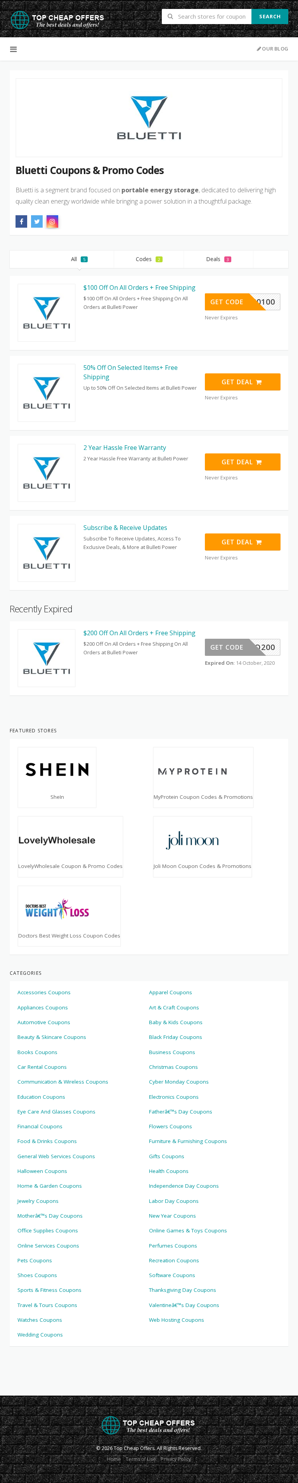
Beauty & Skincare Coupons (51, 1036)
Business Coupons (172, 1052)
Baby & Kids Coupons (176, 1022)
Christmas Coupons (173, 1066)
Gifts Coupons (166, 1156)
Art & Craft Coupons (174, 1007)
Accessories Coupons (44, 992)
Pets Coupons (34, 1260)
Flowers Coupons (170, 1126)
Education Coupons (41, 1096)
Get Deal (238, 382)
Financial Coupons (39, 1126)
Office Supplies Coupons (47, 1230)
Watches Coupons (39, 1319)
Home (114, 1459)
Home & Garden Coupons (49, 1185)
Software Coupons (172, 1275)
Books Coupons (37, 1052)
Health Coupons (169, 1171)
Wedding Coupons (40, 1334)
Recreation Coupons (174, 1260)
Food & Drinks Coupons (47, 1141)
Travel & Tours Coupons (47, 1305)
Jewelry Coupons (38, 1200)
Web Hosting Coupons (176, 1319)
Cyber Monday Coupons (179, 1081)
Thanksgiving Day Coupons (182, 1289)
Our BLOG (275, 48)
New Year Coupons (172, 1215)
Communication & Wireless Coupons (62, 1081)
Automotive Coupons (43, 1022)
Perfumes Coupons (173, 1245)
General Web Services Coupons (56, 1156)
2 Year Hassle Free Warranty (124, 447)
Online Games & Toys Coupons (188, 1230)
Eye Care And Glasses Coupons (56, 1111)
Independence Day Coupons (184, 1185)
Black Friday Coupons (175, 1036)
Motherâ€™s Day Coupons (50, 1215)
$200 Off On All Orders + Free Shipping (139, 633)
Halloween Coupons (42, 1171)
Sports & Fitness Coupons (49, 1289)
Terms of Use (141, 1459)
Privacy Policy (176, 1459)
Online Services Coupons (48, 1245)
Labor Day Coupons (174, 1200)
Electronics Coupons (174, 1096)
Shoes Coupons (37, 1275)
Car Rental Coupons (42, 1066)
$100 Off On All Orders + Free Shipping (139, 287)
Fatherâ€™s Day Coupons (180, 1111)
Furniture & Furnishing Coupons (188, 1141)
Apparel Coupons (170, 992)
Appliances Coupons (42, 1007)
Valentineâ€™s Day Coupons (184, 1305)
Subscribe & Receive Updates (125, 527)
